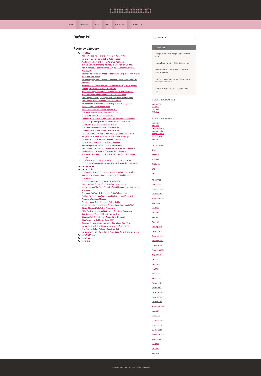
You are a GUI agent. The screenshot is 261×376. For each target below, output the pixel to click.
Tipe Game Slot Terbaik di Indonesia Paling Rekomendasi (104, 193)
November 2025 (157, 189)
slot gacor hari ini (158, 134)
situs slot (155, 126)
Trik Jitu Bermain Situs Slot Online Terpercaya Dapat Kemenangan (108, 133)
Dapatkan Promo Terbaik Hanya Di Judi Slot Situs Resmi (104, 95)
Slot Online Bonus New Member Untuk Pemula (100, 112)
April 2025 (155, 222)
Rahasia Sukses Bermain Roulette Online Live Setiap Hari (104, 184)
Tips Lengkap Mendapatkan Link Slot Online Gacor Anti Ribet (106, 121)
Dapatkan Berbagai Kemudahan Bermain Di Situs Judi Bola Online (107, 92)
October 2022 (157, 330)
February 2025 (157, 227)
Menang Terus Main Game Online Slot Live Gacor (101, 59)
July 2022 (155, 344)
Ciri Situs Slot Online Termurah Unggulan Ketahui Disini (103, 139)
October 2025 (157, 194)
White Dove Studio (130, 10)
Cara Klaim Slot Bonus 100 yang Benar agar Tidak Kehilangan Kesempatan (172, 80)
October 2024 (157, 245)
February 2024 (157, 283)
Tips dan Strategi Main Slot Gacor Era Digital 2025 (101, 181)
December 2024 (157, 236)
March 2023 (156, 316)
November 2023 (157, 297)
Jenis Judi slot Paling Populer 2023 (96, 107)
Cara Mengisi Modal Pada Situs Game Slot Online (101, 101)
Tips (88, 238)
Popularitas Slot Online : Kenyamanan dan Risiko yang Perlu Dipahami (109, 86)
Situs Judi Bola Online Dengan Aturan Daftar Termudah (103, 217)
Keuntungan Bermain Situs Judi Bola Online (99, 89)
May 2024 (155, 269)
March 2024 (156, 278)
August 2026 (156, 184)
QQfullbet (155, 112)
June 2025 (155, 213)
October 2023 (157, 302)
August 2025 (156, 203)
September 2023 (158, 306)
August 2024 (156, 255)
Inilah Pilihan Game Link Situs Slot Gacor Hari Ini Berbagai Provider (108, 172)
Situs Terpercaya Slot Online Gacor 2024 (98, 220)
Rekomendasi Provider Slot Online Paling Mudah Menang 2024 (107, 104)
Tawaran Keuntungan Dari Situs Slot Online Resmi (101, 142)
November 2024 (157, 241)
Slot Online (91, 235)
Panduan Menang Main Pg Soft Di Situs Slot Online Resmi (104, 151)
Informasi (90, 166)
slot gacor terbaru (158, 131)
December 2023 (157, 292)
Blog (88, 53)
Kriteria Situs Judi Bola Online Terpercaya (98, 208)
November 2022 (157, 325)
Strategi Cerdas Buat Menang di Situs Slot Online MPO (103, 56)
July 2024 (155, 260)
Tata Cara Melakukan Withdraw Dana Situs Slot (100, 229)
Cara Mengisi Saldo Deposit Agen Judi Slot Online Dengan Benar (107, 98)
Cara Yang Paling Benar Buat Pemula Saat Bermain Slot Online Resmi (109, 148)
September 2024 (158, 250)
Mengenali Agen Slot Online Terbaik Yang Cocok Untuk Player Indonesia (110, 232)
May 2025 (155, 217)
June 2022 (155, 349)
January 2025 (156, 231)
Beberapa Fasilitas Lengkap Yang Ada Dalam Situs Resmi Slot (106, 223)
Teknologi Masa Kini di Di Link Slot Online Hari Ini (101, 202)
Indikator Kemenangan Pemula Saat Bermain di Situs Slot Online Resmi (110, 163)
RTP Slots (90, 169)
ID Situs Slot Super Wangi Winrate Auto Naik (99, 124)
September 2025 (158, 199)
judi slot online (157, 136)
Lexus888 (155, 109)
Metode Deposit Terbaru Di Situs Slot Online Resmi (102, 145)
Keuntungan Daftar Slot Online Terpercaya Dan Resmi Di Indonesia (108, 119)
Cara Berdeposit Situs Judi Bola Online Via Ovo (100, 214)
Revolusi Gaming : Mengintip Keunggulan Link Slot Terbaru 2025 (107, 65)
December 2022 (157, 321)
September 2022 (158, 335)
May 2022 (155, 353)
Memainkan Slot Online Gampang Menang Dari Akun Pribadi (105, 226)
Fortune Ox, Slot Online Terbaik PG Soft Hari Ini (100, 130)
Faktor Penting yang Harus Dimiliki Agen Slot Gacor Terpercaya (107, 211)
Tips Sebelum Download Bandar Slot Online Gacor (101, 127)
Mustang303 (156, 104)
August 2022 (156, 339)
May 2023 (155, 311)
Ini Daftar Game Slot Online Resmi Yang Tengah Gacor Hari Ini (106, 160)
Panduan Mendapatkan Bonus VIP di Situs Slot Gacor (103, 62)
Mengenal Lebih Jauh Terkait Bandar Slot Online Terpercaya (105, 136)
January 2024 (156, 288)
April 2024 (155, 274)
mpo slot (155, 139)
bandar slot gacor (158, 128)
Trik (88, 241)
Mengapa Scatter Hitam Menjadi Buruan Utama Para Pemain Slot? (108, 205)
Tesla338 (155, 107)
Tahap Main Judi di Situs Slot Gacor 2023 (98, 115)
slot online (155, 123)
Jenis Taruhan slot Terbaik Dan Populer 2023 (99, 110)
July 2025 (155, 208)
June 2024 (155, 264)
